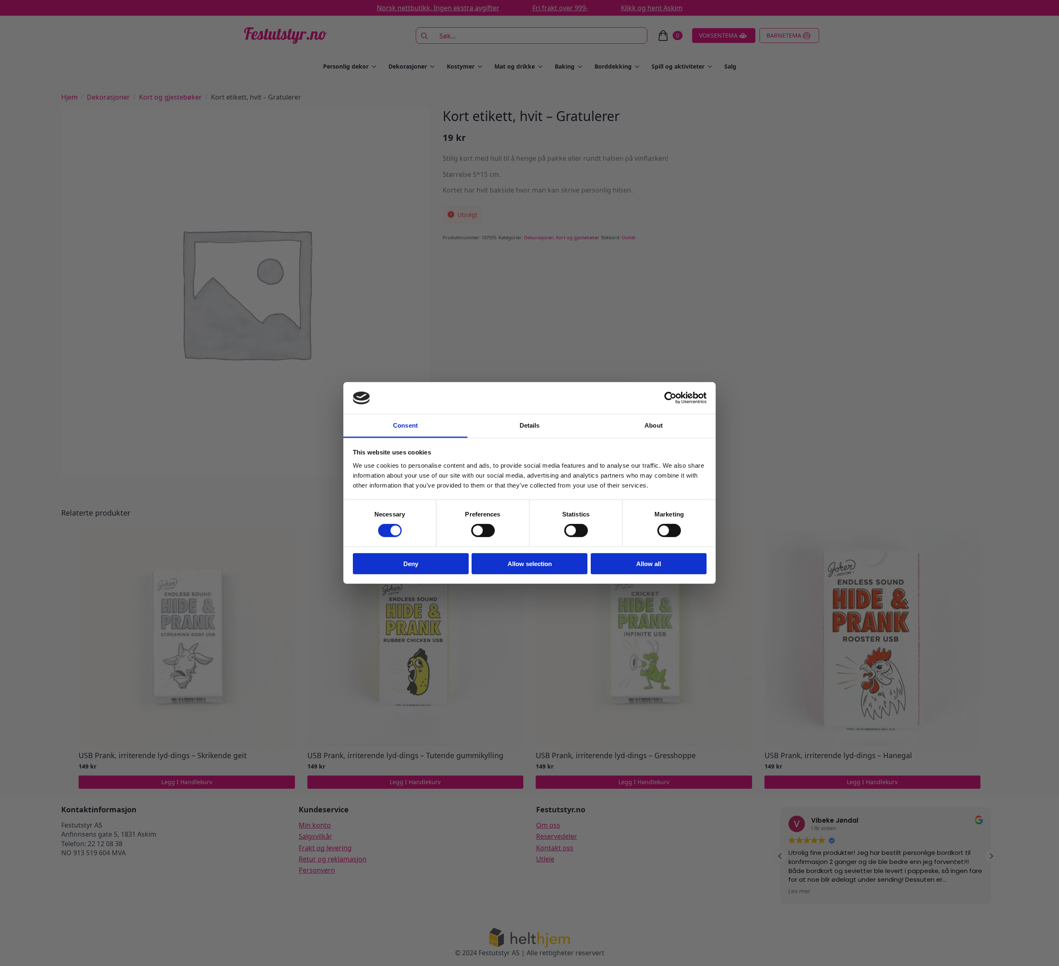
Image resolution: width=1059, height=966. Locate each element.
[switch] (483, 530)
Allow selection (530, 563)
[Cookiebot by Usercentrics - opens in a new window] (670, 398)
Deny (410, 563)
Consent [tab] (405, 425)
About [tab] (654, 425)
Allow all (648, 563)
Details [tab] (530, 425)
